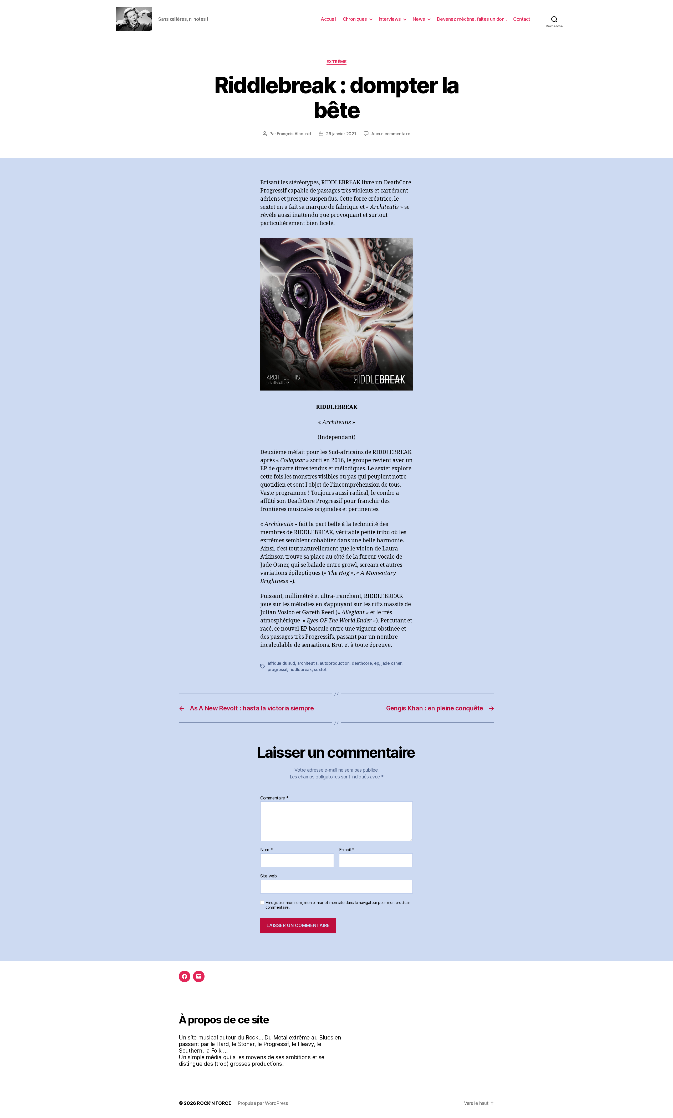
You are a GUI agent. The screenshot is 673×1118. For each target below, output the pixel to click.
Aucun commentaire (390, 133)
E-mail (346, 849)
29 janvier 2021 (341, 133)
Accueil (328, 19)
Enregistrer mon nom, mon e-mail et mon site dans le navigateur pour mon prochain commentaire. (338, 905)
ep (376, 663)
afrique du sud (281, 663)
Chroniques (355, 19)
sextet (320, 669)
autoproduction (334, 663)
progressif (277, 669)
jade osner (391, 663)
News (419, 19)
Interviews (390, 19)
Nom (266, 849)
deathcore (362, 663)
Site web (268, 875)
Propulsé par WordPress (263, 1103)
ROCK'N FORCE (214, 1103)
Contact (521, 19)
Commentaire (274, 798)
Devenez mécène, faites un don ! (472, 19)
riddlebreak (300, 669)
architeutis (307, 663)
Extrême (337, 61)
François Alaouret (294, 133)
